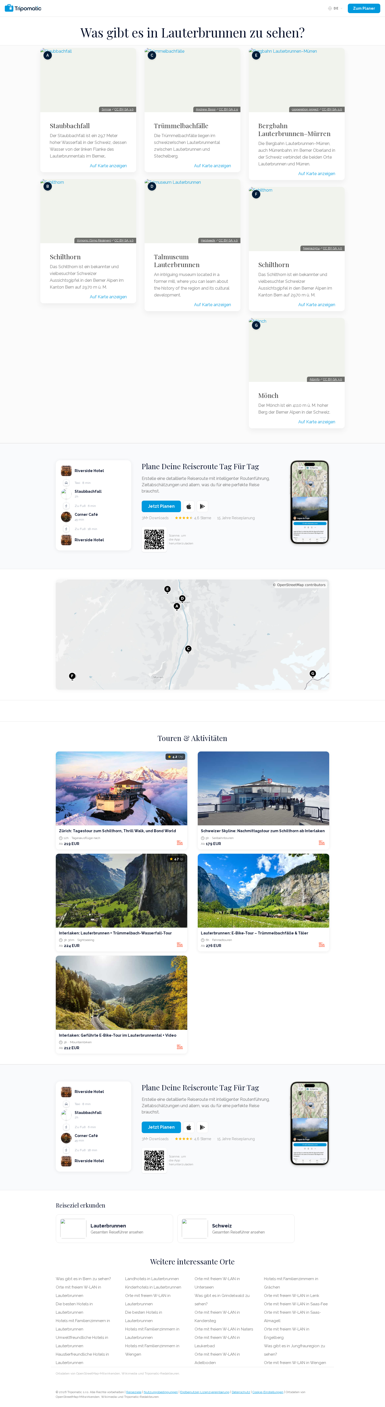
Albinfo (315, 379)
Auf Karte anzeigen (108, 165)
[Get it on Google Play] (202, 506)
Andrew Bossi (206, 109)
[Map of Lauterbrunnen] (192, 635)
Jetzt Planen (161, 506)
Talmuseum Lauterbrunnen (177, 260)
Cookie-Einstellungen (267, 1392)
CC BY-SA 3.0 (124, 109)
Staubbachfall (70, 125)
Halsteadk (208, 240)
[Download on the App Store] (189, 506)
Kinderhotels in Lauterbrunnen (153, 1287)
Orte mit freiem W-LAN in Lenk (291, 1295)
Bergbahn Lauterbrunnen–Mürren (294, 129)
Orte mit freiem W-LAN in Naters (224, 1329)
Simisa (106, 109)
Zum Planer (364, 8)
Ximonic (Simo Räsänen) (94, 240)
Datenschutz (241, 1392)
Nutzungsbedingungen (161, 1392)
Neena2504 (311, 248)
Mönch (268, 395)
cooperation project (305, 109)
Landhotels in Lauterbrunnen (152, 1278)
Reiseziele (133, 1392)
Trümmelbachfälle (181, 125)
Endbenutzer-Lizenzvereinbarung (204, 1392)
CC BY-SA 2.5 (228, 109)
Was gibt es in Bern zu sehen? (83, 1278)
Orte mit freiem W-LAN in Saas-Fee (296, 1304)
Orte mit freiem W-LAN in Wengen (295, 1362)
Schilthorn (65, 257)
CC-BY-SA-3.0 (332, 109)
